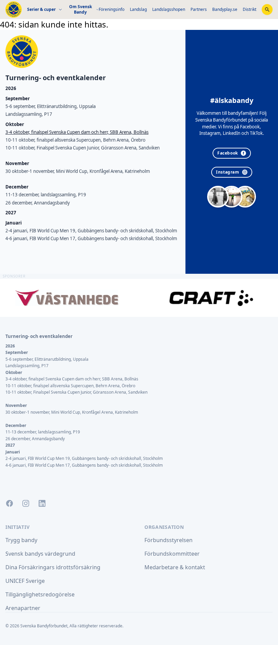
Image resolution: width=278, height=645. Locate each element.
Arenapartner (22, 608)
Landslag (138, 9)
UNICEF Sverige (25, 581)
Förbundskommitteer (172, 553)
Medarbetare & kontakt (174, 567)
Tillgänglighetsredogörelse (40, 594)
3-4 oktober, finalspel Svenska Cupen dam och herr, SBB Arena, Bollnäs (76, 132)
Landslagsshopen (168, 9)
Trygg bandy (21, 540)
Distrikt (249, 9)
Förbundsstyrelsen (168, 540)
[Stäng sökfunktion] (267, 9)
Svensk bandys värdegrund (40, 553)
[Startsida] (13, 9)
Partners (199, 9)
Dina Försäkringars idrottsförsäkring (52, 567)
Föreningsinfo (111, 9)
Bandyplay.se (224, 9)
